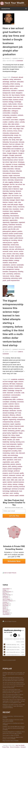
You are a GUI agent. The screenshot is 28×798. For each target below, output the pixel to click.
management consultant (15, 448)
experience (16, 137)
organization (14, 222)
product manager (8, 471)
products (19, 236)
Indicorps (17, 169)
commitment (6, 395)
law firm (12, 184)
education (6, 415)
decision (17, 406)
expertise (5, 140)
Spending (5, 611)
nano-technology (13, 455)
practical (5, 233)
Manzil (18, 200)
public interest (18, 238)
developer (6, 410)
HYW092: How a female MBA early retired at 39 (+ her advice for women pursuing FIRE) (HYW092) (13, 728)
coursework (6, 119)
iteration (9, 439)
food (9, 428)
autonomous (6, 90)
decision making (8, 408)
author (15, 88)
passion (5, 229)
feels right (19, 140)
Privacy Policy (5, 747)
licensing (12, 191)
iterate (5, 439)
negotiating (17, 211)
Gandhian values (18, 146)
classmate (10, 392)
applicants (6, 88)
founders (5, 144)
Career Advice (6, 588)
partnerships (17, 227)
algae (16, 381)
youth (4, 280)
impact (17, 435)
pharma (18, 464)
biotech (11, 386)
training (17, 269)
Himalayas (21, 162)
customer (11, 404)
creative (5, 122)
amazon (20, 381)
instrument (16, 175)
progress (5, 473)
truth (4, 274)
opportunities (13, 220)
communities (6, 113)
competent (14, 397)
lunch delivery (11, 446)
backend (21, 90)
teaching (15, 486)
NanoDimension (8, 457)
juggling (10, 182)
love (9, 195)
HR (4, 164)
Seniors (4, 608)
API (22, 86)
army (11, 88)
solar (16, 480)
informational (7, 173)
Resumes (18, 247)
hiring (13, 435)
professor (17, 471)
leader (18, 439)
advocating (6, 84)
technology (10, 267)
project (11, 238)
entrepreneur (21, 419)
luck (20, 195)
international (21, 177)
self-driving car (19, 249)
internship (11, 180)
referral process (7, 242)
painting (5, 224)
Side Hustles (6, 610)
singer (8, 256)
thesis (21, 267)
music (21, 209)
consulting (13, 401)
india (11, 166)
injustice (5, 175)
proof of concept (14, 473)
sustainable (20, 265)
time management (8, 269)
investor (19, 437)
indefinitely (21, 164)
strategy (16, 260)
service (16, 251)
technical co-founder (18, 489)
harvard (20, 157)
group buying (7, 433)
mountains (16, 209)
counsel (14, 117)
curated (5, 404)
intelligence (6, 437)
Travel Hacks (6, 614)
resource (11, 247)
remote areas (15, 244)
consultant (6, 401)
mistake (9, 207)
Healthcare (5, 596)
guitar (4, 157)
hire (9, 435)
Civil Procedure (7, 106)
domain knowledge (8, 413)
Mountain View (7, 209)
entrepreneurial (14, 133)
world (20, 278)
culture (17, 122)
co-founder (17, 392)
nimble (17, 218)
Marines (5, 202)
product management (14, 469)
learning (5, 189)
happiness (15, 433)
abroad (21, 77)
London (16, 193)
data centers (15, 124)
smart (8, 480)
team (4, 267)
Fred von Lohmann (15, 144)
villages (17, 276)
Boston (22, 95)
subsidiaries (6, 265)
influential (19, 171)
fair (10, 140)
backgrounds (7, 93)
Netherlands (14, 213)
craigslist (21, 119)
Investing (5, 602)
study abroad (13, 262)
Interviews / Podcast (8, 600)
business (11, 388)
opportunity (6, 222)
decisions (12, 126)
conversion (20, 401)
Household (5, 597)
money (15, 207)
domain (19, 410)
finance (11, 426)
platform (14, 231)
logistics (19, 444)
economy (10, 131)
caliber (5, 390)
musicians (6, 211)
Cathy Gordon (12, 104)
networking (6, 215)
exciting (10, 137)
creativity (11, 122)
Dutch (10, 128)
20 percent (14, 77)
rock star (11, 249)
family (13, 140)
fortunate (21, 142)
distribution (12, 410)
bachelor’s (14, 90)
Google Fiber (15, 151)
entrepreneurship (8, 135)
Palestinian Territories (15, 224)
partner (5, 227)
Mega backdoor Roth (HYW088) (10, 740)
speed (4, 482)
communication (15, 395)
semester (5, 251)
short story (15, 253)
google (8, 151)
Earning (4, 593)
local (4, 444)
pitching (14, 466)
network (20, 457)
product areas (18, 233)
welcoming (14, 278)
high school (13, 162)
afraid (12, 84)
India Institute (18, 166)
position (19, 231)
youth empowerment (13, 280)
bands (13, 93)
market (12, 453)
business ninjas (7, 99)
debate (11, 406)
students (5, 262)
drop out (5, 128)
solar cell (21, 480)
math (15, 202)
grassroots (18, 155)
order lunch (17, 460)
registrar (15, 242)
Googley (11, 155)
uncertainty (9, 274)
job (14, 439)
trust (20, 491)
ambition (12, 86)
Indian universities (8, 169)
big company (16, 95)
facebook (5, 426)
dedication (16, 408)
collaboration (7, 111)
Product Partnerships (9, 236)
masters (10, 202)
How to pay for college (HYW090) (11, 735)
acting (11, 79)
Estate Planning (6, 594)
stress (4, 486)
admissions (17, 79)
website (21, 495)
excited (5, 137)
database (5, 126)
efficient (18, 415)
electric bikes (7, 417)
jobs (6, 182)
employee (15, 417)
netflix (15, 457)
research (5, 247)
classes (15, 106)
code (22, 392)
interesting (13, 177)
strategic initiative (8, 260)
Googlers (5, 155)
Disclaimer (23, 747)
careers (5, 104)
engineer (5, 419)
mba (19, 202)
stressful (9, 486)
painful (17, 462)
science (9, 477)
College (4, 590)
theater (16, 267)
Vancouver (6, 276)
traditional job (14, 491)
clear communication (14, 108)
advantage (6, 81)
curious (5, 124)
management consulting (10, 451)
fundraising (11, 431)
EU (20, 135)
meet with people (12, 204)
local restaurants (11, 444)
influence (12, 171)
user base (6, 493)
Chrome (20, 104)
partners (10, 227)
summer (13, 265)
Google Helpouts (12, 153)
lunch (4, 446)
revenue (18, 475)
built (22, 97)
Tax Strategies (6, 613)
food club (14, 428)
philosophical (7, 231)
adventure (13, 81)
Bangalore (19, 93)
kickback (16, 182)
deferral (18, 126)
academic (6, 79)
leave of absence (13, 189)
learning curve (20, 442)
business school (18, 99)
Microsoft (22, 453)
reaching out (6, 240)
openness (6, 220)
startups (15, 484)
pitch (9, 466)
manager (12, 200)
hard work (14, 157)
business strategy (8, 102)
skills (12, 256)
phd (17, 229)
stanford (9, 482)
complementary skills (9, 399)
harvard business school (10, 160)
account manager (8, 381)
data (9, 124)
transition (5, 271)
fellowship (6, 142)
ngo (13, 218)
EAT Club (18, 413)
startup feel (18, 258)
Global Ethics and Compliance (12, 148)
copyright (9, 117)
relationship (6, 244)
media (4, 204)
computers (13, 115)
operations (10, 460)
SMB (12, 480)
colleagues (14, 111)
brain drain (16, 97)
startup (11, 258)
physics (5, 466)
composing (6, 115)
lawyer (10, 186)
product (11, 233)
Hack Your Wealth (14, 2)
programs (6, 238)
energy (20, 417)
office (4, 460)
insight (10, 175)
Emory (15, 131)
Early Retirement (7, 591)
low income (15, 195)
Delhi (22, 126)
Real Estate (5, 605)
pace (12, 462)
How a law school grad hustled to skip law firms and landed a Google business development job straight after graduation (13, 696)
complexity (14, 113)
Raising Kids (6, 603)
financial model (19, 426)
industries (6, 171)
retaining (5, 249)
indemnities (6, 166)
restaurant (12, 475)
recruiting (14, 240)
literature (18, 191)
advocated (20, 81)
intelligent (13, 437)
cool (4, 117)
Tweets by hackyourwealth (9, 660)
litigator (11, 193)
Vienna (12, 276)
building (5, 388)
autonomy (6, 384)
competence (6, 397)
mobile (5, 455)
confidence (19, 399)
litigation (5, 193)
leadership (16, 186)
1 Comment (19, 60)
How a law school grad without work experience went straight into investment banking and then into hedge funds (12, 691)
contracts (20, 115)
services (9, 253)
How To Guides (6, 599)
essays (16, 135)
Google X (21, 153)
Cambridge (17, 102)
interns (5, 180)
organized (22, 222)
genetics (18, 431)
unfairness (17, 274)
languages (6, 184)
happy (9, 157)
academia (14, 379)
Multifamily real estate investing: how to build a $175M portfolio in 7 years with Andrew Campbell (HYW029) (14, 706)
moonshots (21, 207)
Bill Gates (12, 384)
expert (12, 424)
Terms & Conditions (15, 747)
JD (3, 182)
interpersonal (18, 180)
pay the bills (12, 229)
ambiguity (6, 86)
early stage (16, 128)
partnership (6, 464)
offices (22, 218)
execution (17, 422)
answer (17, 86)
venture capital (14, 495)
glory (22, 431)
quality (22, 473)
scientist (14, 477)
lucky (4, 198)
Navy (11, 211)
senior (11, 251)
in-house (14, 164)
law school (18, 184)
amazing (17, 84)
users (11, 493)
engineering (12, 419)
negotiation (6, 213)
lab (21, 182)
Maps (22, 200)
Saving (4, 606)
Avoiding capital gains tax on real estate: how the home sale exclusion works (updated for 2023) (14, 674)
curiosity (22, 122)
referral (20, 240)
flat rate (5, 428)
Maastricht (10, 198)
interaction (6, 177)
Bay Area (5, 95)
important (8, 164)
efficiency (12, 415)
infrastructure (15, 173)
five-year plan (14, 142)
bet (10, 95)
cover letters (14, 119)
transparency (13, 271)
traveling (20, 271)
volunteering (6, 278)
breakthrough (18, 386)
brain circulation (7, 97)
